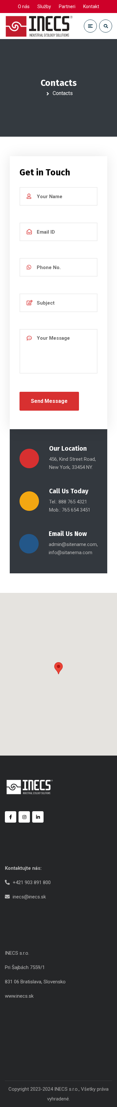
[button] (58, 668)
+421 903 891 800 (32, 882)
